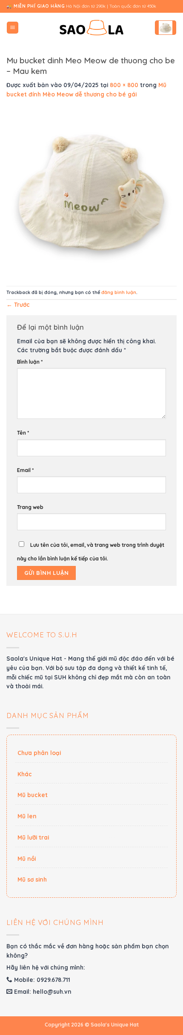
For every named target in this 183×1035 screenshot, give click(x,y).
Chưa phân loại (39, 752)
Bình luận (30, 362)
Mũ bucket (32, 794)
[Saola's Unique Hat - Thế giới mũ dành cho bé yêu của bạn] (91, 28)
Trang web (30, 507)
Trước (18, 304)
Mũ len (27, 816)
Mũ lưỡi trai (33, 837)
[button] (12, 28)
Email (25, 470)
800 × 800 (124, 84)
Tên (23, 433)
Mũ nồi (26, 858)
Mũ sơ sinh (32, 879)
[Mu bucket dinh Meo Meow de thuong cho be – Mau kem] (91, 191)
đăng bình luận (118, 292)
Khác (24, 774)
